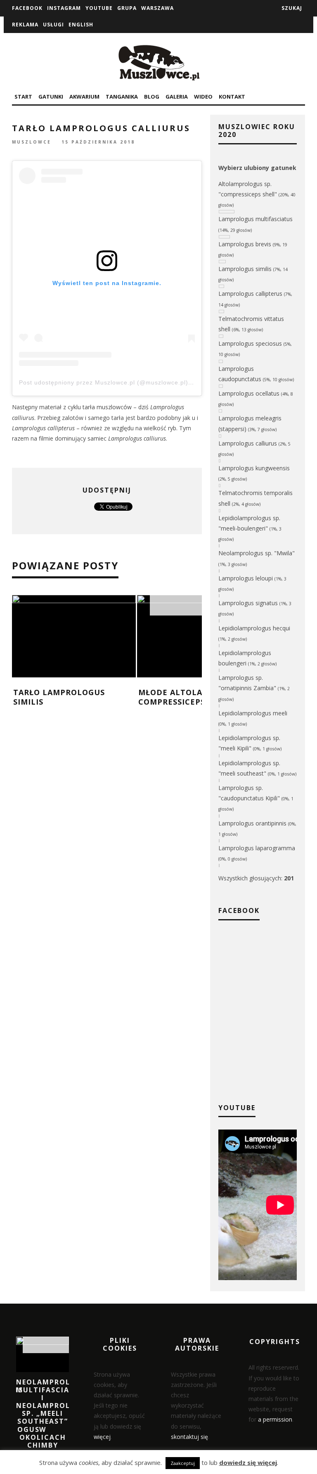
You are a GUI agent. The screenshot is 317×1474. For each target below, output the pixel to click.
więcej (102, 1437)
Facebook (27, 8)
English (81, 24)
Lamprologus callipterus (43, 428)
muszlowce (31, 142)
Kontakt (232, 96)
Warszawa (157, 8)
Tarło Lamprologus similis (59, 697)
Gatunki (50, 96)
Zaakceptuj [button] (182, 1463)
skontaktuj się (189, 1437)
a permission (275, 1419)
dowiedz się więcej (248, 1462)
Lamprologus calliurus (137, 438)
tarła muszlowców (107, 407)
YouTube (99, 8)
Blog (151, 96)
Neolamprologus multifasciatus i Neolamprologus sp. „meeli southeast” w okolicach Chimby (54, 1413)
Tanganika (122, 96)
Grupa (127, 8)
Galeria (177, 96)
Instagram (64, 8)
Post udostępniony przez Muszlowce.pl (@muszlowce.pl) (103, 382)
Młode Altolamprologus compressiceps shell (196, 697)
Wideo (203, 96)
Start (23, 96)
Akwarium (84, 96)
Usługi (53, 24)
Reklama (25, 24)
